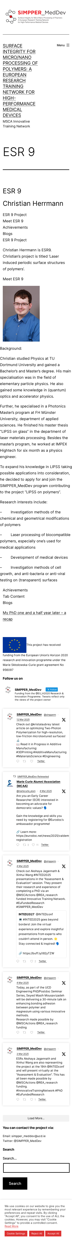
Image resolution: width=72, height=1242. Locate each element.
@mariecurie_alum (26, 791)
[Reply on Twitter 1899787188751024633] (18, 761)
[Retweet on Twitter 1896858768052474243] (25, 962)
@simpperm (50, 714)
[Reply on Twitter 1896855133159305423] (18, 1032)
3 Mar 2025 (23, 1053)
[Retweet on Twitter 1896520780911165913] (25, 1100)
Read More (11, 1226)
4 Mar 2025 (46, 791)
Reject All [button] (36, 1233)
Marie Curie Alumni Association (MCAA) (38, 784)
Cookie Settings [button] (16, 1233)
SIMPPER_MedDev (29, 714)
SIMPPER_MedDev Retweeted (33, 776)
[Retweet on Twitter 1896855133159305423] (25, 1032)
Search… (10, 1158)
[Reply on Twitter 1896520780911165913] (18, 1100)
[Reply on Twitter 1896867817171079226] (18, 845)
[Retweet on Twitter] (14, 776)
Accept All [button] (53, 1233)
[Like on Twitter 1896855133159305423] (32, 1032)
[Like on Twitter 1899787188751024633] (32, 761)
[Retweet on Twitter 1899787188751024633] (25, 761)
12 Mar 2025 (23, 719)
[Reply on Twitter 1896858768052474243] (18, 962)
